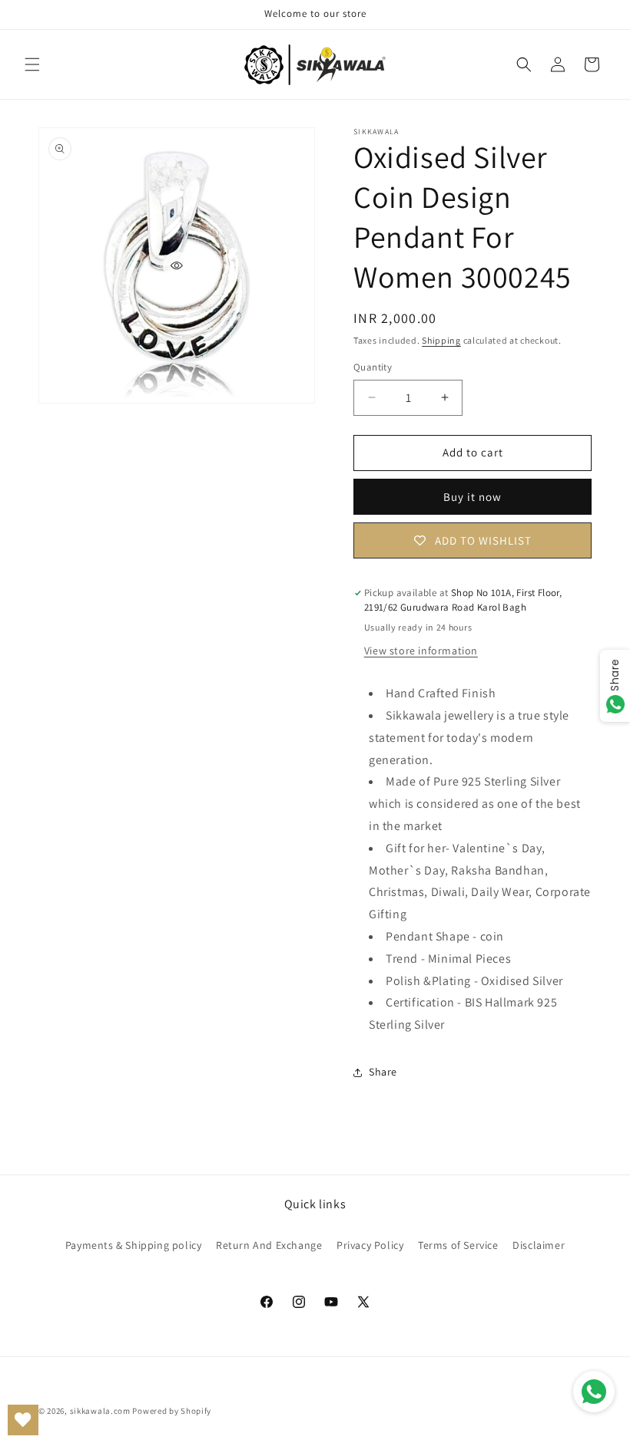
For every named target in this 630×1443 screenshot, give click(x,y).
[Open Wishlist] (23, 1420)
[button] (32, 64)
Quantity (372, 367)
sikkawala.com (100, 1410)
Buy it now (472, 496)
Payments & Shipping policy (133, 1245)
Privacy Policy (370, 1245)
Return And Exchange (269, 1245)
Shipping (441, 340)
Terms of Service (458, 1245)
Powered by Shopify (171, 1410)
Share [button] (383, 1072)
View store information (421, 650)
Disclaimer (538, 1245)
